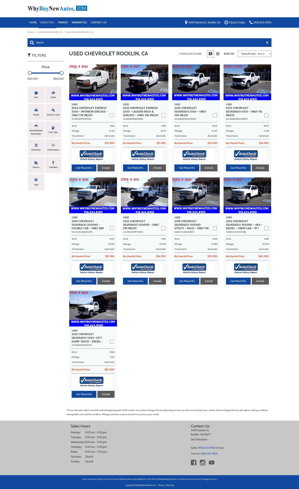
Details (106, 167)
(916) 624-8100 (207, 447)
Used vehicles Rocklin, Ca (50, 32)
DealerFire (142, 479)
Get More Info (84, 167)
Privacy (161, 485)
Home (33, 22)
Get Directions (199, 439)
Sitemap (170, 485)
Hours (220, 447)
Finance (63, 22)
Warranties (79, 22)
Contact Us (98, 22)
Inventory (47, 22)
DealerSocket (163, 479)
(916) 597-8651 (209, 453)
